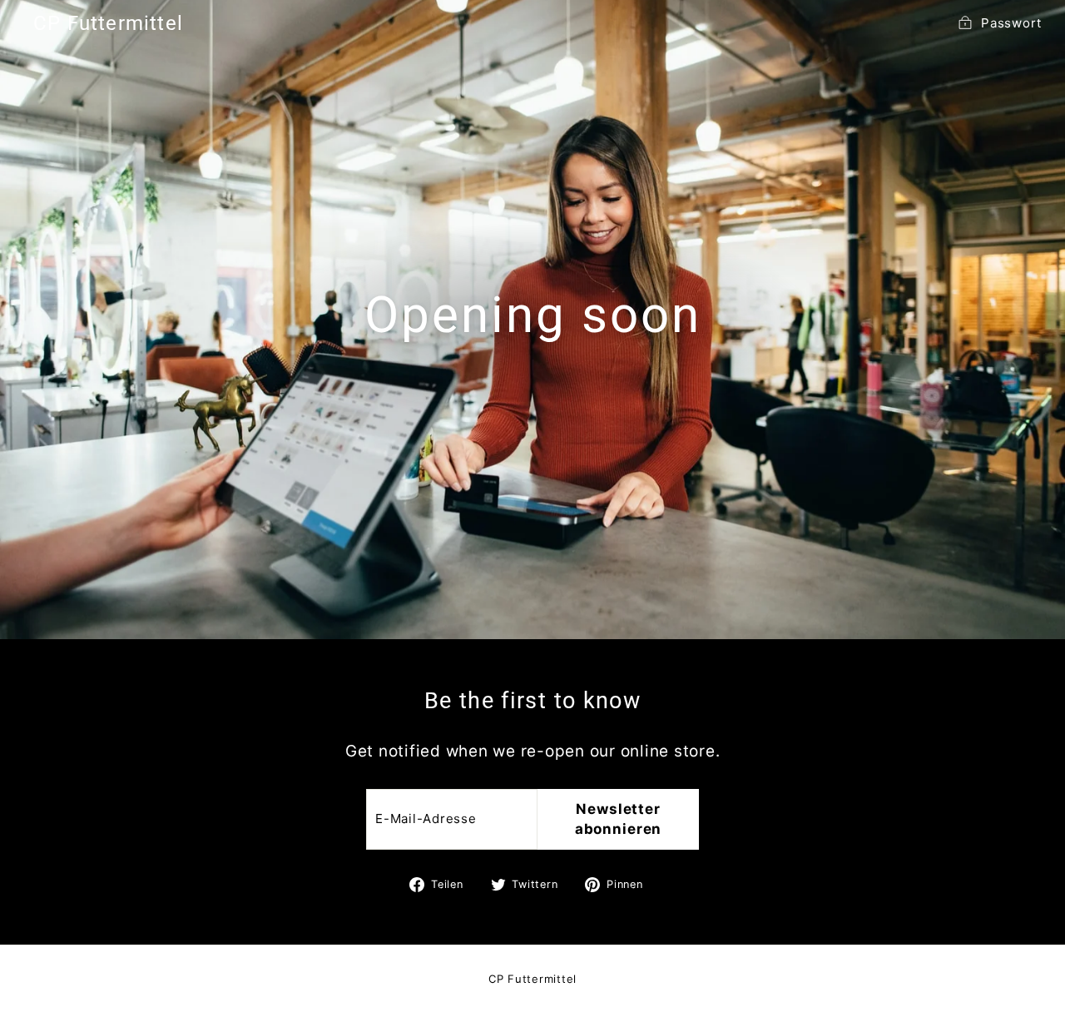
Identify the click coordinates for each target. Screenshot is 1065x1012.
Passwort (1011, 23)
